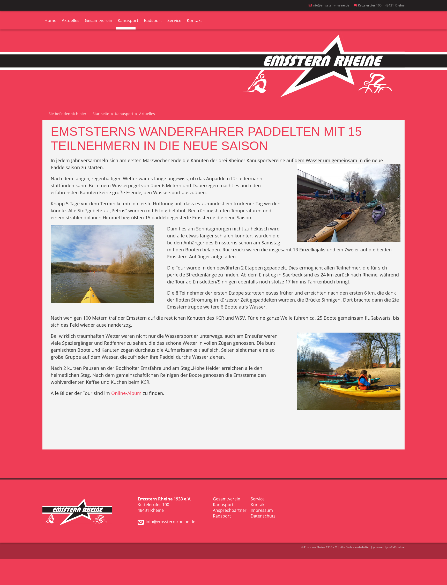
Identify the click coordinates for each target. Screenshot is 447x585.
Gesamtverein (98, 20)
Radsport (153, 20)
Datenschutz (263, 516)
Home (50, 20)
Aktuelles (70, 20)
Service (174, 20)
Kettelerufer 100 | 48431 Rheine (381, 5)
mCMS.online (397, 547)
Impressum (262, 510)
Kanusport (128, 20)
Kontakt (194, 20)
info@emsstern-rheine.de (330, 5)
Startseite (101, 113)
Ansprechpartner (230, 510)
